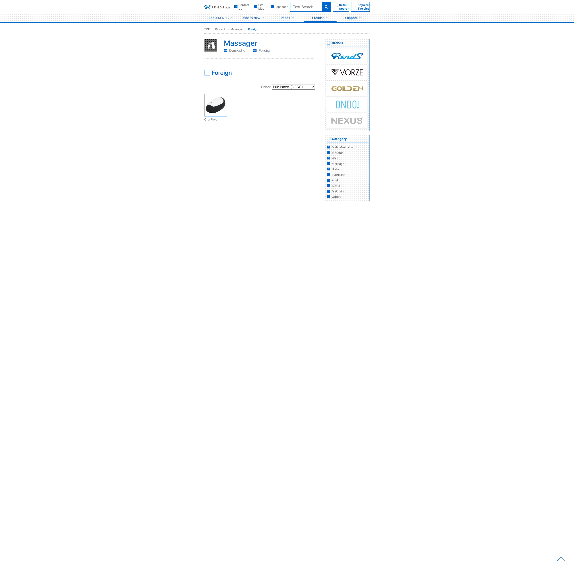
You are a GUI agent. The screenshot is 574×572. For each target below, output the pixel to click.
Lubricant (338, 174)
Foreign (253, 29)
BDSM (336, 185)
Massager (236, 29)
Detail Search (344, 6)
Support (351, 18)
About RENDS (219, 18)
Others (336, 196)
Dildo (335, 169)
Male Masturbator (344, 147)
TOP (207, 29)
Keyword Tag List (364, 6)
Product (318, 18)
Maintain (338, 191)
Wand (335, 158)
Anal (335, 180)
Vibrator (337, 153)
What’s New (251, 18)
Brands (285, 18)
